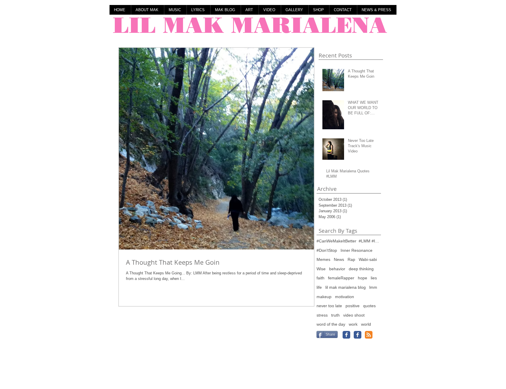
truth (335, 315)
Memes (323, 259)
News (339, 259)
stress (322, 315)
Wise (321, 268)
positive (353, 305)
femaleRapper (341, 278)
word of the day (331, 324)
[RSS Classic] (368, 335)
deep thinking (361, 268)
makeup (324, 296)
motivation (344, 296)
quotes (369, 305)
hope (362, 278)
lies (374, 278)
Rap (351, 259)
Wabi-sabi (368, 259)
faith (320, 278)
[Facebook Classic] (346, 335)
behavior (337, 268)
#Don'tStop (327, 250)
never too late (329, 305)
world (366, 324)
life (319, 287)
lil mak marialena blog (345, 287)
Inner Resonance (356, 250)
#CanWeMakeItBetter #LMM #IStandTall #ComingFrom (349, 241)
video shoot (354, 315)
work (353, 324)
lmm (373, 287)
